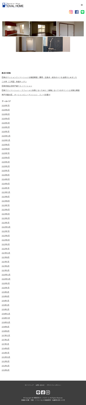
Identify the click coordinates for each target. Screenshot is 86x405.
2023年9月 (6, 196)
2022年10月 (6, 227)
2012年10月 (6, 357)
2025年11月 (6, 140)
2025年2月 (6, 166)
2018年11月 (6, 318)
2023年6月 (6, 209)
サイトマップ (29, 385)
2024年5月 (6, 179)
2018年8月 (6, 331)
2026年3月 (6, 123)
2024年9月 (6, 174)
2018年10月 (6, 322)
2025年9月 (6, 144)
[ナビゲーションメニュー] (81, 5)
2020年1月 (6, 287)
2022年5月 (6, 240)
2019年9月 (5, 292)
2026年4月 (6, 118)
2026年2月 (6, 127)
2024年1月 (6, 188)
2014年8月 (6, 348)
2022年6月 (6, 235)
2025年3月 (6, 162)
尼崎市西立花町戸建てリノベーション (17, 86)
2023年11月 (6, 192)
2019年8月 (5, 296)
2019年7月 (5, 300)
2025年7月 (6, 153)
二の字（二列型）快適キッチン (14, 81)
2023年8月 (6, 201)
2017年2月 (5, 339)
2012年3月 (6, 365)
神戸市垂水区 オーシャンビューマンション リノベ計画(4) (26, 94)
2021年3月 (6, 270)
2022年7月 (6, 231)
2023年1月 (6, 222)
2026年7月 (6, 105)
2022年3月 (6, 244)
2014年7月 (5, 352)
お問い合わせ (40, 385)
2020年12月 (6, 274)
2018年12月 (6, 313)
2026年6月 (6, 109)
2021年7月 (5, 261)
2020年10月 (6, 279)
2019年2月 (5, 309)
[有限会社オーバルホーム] (13, 5)
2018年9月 (5, 326)
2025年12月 (6, 135)
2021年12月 (6, 253)
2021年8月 (6, 257)
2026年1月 (6, 131)
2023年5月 (6, 214)
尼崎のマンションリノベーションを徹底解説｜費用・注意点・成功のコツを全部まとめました (39, 77)
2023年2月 (6, 218)
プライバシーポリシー (54, 385)
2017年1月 (5, 344)
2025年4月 (6, 157)
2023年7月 (6, 205)
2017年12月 (6, 335)
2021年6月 (6, 266)
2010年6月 (6, 370)
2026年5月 (6, 114)
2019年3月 (5, 305)
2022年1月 (6, 248)
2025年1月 (6, 170)
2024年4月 (6, 183)
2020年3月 (6, 283)
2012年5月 (6, 361)
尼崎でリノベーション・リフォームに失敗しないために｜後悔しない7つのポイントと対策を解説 (41, 90)
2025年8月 (6, 148)
